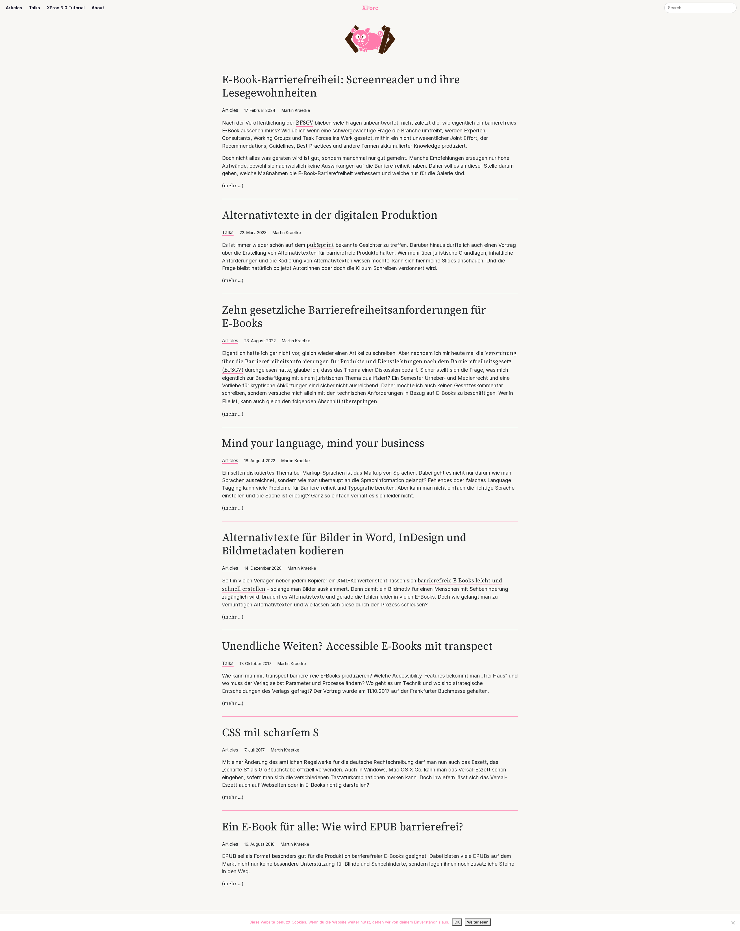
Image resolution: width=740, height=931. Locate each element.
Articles (14, 7)
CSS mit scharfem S (270, 732)
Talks (34, 7)
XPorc (370, 8)
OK (457, 922)
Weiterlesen (478, 922)
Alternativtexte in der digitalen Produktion (330, 215)
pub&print (320, 245)
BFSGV (304, 122)
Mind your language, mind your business (323, 443)
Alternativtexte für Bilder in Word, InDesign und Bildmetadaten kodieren (344, 544)
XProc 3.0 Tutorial (66, 7)
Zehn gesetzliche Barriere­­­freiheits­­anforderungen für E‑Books (354, 316)
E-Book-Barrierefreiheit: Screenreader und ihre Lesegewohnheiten (341, 86)
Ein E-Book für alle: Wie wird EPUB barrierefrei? (342, 826)
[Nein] (733, 923)
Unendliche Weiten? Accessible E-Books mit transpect (357, 646)
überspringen (359, 401)
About (98, 7)
